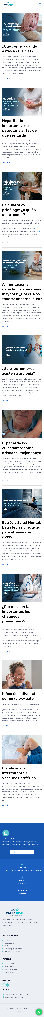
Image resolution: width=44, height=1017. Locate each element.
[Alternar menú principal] (40, 3)
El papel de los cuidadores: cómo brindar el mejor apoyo (21, 448)
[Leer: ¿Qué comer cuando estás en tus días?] (22, 27)
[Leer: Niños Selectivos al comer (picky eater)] (22, 675)
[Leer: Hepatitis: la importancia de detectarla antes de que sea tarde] (22, 102)
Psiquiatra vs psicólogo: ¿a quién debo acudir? (19, 210)
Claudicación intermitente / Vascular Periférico (19, 773)
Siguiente (35, 815)
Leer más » (6, 78)
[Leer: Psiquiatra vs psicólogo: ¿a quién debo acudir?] (22, 186)
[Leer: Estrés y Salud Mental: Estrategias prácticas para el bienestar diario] (22, 503)
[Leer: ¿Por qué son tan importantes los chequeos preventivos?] (22, 588)
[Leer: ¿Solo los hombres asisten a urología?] (22, 349)
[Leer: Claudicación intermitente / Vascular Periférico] (22, 749)
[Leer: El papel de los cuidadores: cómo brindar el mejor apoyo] (22, 424)
